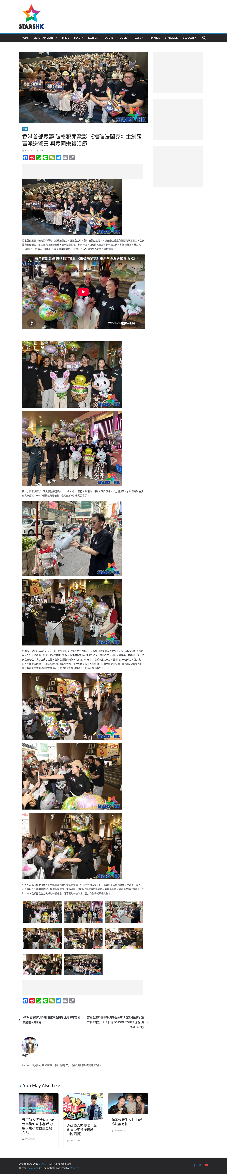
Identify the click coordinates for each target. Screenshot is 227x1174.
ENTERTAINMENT (43, 37)
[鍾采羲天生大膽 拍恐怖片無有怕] (128, 1096)
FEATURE (108, 37)
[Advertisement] (82, 171)
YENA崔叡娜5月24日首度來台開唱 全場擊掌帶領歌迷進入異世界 (51, 1020)
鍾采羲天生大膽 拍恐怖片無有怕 (127, 1121)
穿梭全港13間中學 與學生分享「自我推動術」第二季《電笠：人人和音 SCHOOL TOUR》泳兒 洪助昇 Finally (115, 1022)
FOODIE (123, 37)
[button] (55, 38)
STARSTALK (171, 37)
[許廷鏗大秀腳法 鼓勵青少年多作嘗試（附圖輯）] (83, 1096)
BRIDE (65, 37)
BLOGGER (188, 37)
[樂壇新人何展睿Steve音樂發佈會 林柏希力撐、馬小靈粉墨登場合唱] (38, 1096)
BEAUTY (78, 37)
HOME (25, 37)
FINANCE (155, 37)
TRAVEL (136, 37)
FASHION (93, 37)
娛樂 (25, 129)
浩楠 (41, 150)
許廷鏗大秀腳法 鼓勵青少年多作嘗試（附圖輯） (82, 1129)
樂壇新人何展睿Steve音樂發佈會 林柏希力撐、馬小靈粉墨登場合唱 (38, 1126)
